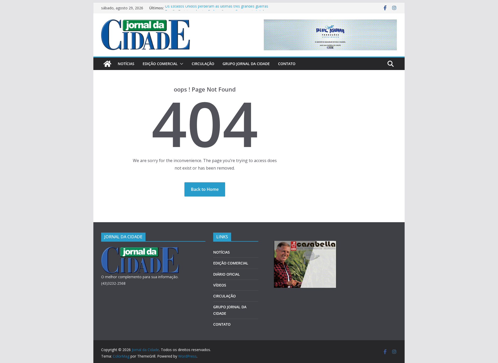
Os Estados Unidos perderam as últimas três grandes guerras (216, 7)
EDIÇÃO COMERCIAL (160, 63)
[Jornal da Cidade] (107, 64)
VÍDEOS (219, 285)
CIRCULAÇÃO (203, 63)
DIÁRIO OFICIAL (226, 274)
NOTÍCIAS (126, 63)
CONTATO (286, 63)
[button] (180, 63)
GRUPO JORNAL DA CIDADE (246, 63)
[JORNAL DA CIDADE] (140, 250)
